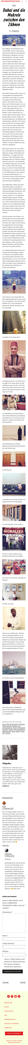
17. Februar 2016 (9, 856)
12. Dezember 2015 (7, 808)
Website (5, 951)
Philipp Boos (15, 31)
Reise (15, 729)
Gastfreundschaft (6, 726)
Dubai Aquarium (14, 724)
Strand (22, 731)
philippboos (5, 786)
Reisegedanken (21, 729)
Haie (19, 726)
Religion (18, 731)
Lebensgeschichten (7, 727)
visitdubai (7, 733)
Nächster (23, 982)
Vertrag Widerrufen (14, 1033)
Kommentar (7, 912)
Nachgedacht (21, 727)
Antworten (5, 845)
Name (5, 936)
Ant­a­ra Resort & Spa (13, 712)
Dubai (14, 5)
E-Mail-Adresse (8, 943)
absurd (4, 724)
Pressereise (5, 729)
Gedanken (14, 726)
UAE (3, 733)
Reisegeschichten (6, 731)
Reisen (13, 731)
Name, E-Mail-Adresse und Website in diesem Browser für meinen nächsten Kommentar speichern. (14, 963)
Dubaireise (22, 724)
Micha (4, 806)
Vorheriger (5, 982)
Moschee (15, 727)
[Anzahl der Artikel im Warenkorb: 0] (26, 1)
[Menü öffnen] (22, 1)
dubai (7, 724)
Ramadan (11, 729)
